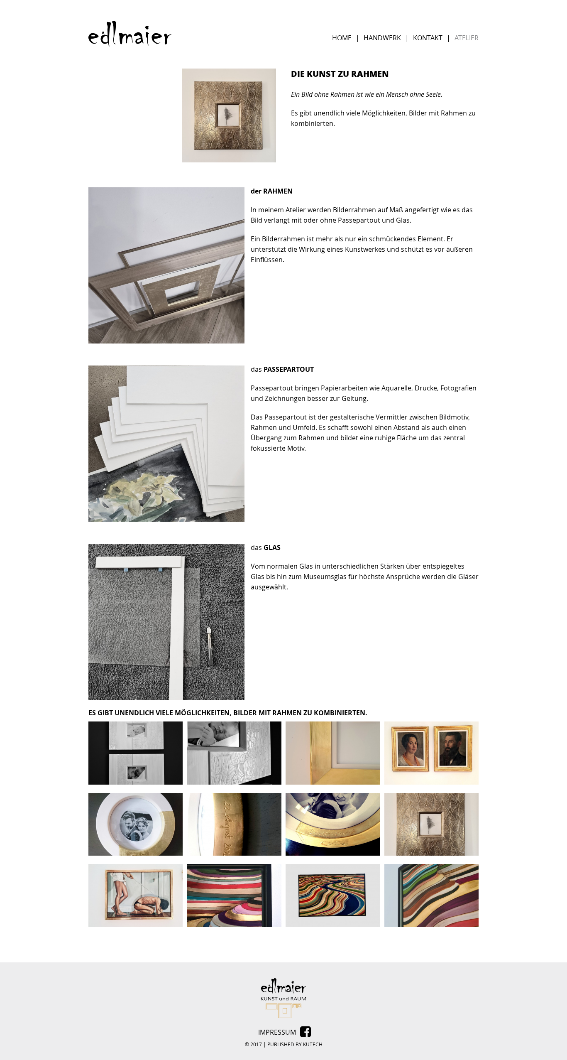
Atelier (467, 37)
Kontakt (427, 37)
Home (342, 37)
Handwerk (382, 37)
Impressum (277, 1032)
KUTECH (313, 1044)
